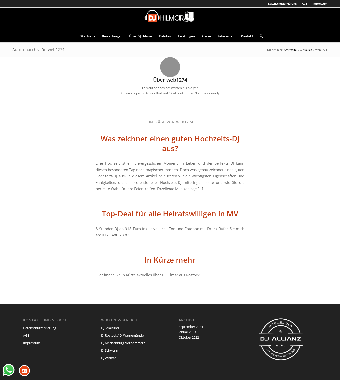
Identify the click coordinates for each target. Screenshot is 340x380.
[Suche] (259, 36)
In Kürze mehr (170, 260)
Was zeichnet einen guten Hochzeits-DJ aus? (170, 143)
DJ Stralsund (110, 328)
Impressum (320, 3)
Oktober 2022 (189, 337)
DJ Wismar (108, 358)
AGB (304, 3)
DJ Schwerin (109, 350)
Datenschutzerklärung (282, 3)
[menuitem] (282, 3)
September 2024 (191, 326)
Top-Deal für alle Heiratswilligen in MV (170, 213)
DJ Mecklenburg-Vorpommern (123, 343)
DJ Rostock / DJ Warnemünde (122, 335)
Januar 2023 (187, 332)
